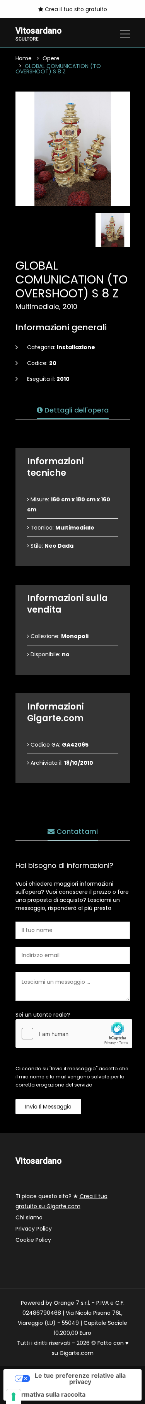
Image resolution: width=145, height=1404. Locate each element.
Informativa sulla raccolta (47, 1394)
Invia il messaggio (48, 1106)
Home (23, 58)
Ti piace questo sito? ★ (61, 1201)
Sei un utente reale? (42, 1015)
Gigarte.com (77, 1353)
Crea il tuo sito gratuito (75, 9)
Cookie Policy (33, 1240)
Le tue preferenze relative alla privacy (80, 1378)
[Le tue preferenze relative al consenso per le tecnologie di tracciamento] (13, 1396)
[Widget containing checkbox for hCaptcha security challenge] (73, 1033)
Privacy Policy (33, 1229)
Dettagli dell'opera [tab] (76, 410)
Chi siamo (29, 1217)
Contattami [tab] (76, 831)
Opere (51, 58)
